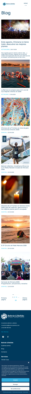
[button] (28, 362)
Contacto (4, 352)
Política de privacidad (17, 392)
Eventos (4, 132)
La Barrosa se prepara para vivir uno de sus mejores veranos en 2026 (14, 90)
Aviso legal (25, 392)
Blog (2, 348)
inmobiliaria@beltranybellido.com (10, 325)
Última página (24, 298)
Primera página (4, 298)
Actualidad (5, 49)
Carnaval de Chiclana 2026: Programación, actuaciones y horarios (14, 282)
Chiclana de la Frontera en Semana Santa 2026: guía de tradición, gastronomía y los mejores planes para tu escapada (15, 207)
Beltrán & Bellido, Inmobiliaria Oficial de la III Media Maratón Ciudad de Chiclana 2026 (15, 167)
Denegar (15, 384)
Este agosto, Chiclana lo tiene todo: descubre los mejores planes (15, 44)
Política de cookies (7, 392)
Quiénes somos (5, 345)
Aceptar (15, 380)
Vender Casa (5, 359)
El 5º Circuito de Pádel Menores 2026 (14, 245)
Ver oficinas (4, 332)
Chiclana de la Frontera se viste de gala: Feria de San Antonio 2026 (15, 128)
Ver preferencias (15, 388)
